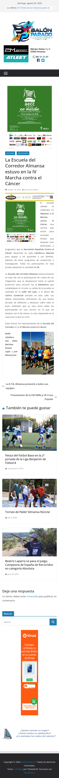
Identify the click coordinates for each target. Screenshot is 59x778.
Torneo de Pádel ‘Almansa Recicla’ (27, 512)
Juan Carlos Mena (31, 189)
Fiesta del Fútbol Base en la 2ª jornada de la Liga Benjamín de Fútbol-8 (25, 459)
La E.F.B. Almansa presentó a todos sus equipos (27, 386)
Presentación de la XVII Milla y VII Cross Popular (32, 397)
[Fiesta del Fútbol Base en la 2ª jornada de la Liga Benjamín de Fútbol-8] (29, 416)
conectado (32, 596)
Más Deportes (23, 153)
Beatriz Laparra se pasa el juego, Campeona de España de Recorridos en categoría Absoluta (29, 564)
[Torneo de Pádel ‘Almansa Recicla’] (29, 480)
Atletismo (10, 153)
